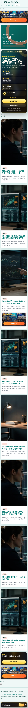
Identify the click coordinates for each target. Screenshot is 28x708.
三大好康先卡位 (14, 101)
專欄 (9, 5)
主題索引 (3, 694)
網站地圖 (20, 694)
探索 (2, 5)
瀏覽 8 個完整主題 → (7, 46)
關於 (13, 5)
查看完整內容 (14, 105)
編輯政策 (9, 694)
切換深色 (17, 5)
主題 (6, 5)
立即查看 (21, 704)
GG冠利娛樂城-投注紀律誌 (9, 2)
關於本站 (15, 694)
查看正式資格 (14, 661)
